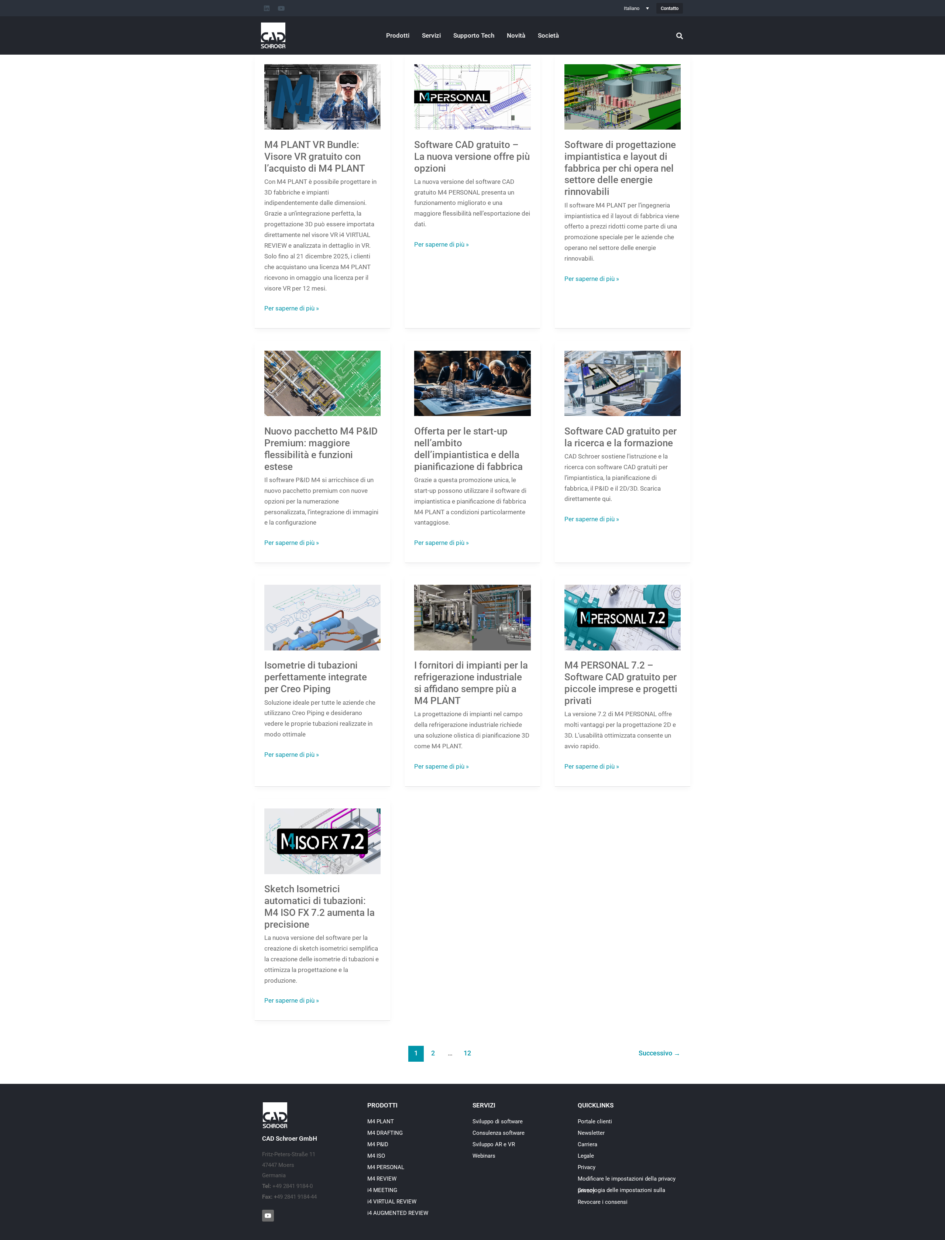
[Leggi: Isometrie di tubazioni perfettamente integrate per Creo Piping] (322, 617)
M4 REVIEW (381, 1178)
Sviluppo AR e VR (493, 1144)
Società (548, 35)
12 (467, 1053)
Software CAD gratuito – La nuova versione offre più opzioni (472, 156)
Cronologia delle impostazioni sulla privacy (621, 1190)
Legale (586, 1156)
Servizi (431, 35)
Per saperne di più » (291, 307)
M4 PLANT (380, 1121)
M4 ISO (376, 1156)
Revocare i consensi (603, 1202)
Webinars (483, 1156)
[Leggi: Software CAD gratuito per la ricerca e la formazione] (622, 383)
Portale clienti (595, 1121)
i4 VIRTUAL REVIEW (391, 1201)
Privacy (586, 1167)
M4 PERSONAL (385, 1167)
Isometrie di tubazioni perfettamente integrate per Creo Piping (315, 677)
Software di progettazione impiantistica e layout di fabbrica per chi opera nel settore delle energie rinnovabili (620, 168)
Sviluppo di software (497, 1121)
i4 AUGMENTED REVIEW (397, 1213)
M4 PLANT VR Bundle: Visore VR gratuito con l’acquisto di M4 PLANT (314, 156)
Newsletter (591, 1133)
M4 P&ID (377, 1144)
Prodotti (397, 35)
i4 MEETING (382, 1190)
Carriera (587, 1144)
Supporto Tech (473, 35)
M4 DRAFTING (385, 1133)
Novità (516, 35)
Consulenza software (498, 1133)
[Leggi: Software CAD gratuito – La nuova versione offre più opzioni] (472, 96)
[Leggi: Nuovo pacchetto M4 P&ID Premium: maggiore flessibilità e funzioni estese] (322, 383)
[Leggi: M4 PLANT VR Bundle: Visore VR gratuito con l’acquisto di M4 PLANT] (322, 96)
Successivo (659, 1053)
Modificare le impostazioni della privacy (627, 1178)
